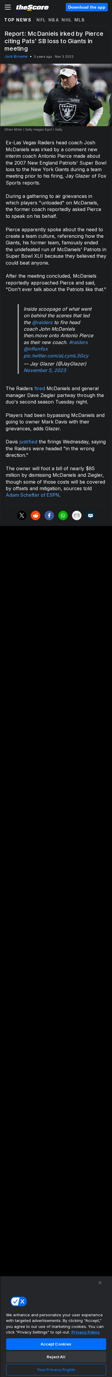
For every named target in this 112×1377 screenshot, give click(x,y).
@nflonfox (36, 349)
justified (28, 442)
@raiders (42, 322)
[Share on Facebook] (49, 515)
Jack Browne (15, 56)
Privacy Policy (85, 1332)
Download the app (86, 7)
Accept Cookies (56, 1344)
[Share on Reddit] (35, 515)
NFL (41, 19)
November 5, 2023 (45, 370)
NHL (67, 19)
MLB (79, 19)
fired (39, 388)
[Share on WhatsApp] (63, 515)
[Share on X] (22, 515)
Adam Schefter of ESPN (32, 495)
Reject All (56, 1356)
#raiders (78, 342)
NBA (53, 19)
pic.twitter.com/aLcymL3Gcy (56, 356)
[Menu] (8, 7)
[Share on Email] (77, 515)
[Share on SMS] (90, 515)
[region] (56, 1326)
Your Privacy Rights (56, 1369)
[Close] (100, 1282)
